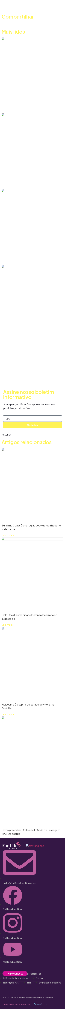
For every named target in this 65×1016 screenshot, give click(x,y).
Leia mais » (8, 535)
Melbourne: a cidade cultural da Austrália (32, 257)
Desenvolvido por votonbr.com (17, 1004)
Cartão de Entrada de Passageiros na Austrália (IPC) (27, 366)
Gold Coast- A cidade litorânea (25, 181)
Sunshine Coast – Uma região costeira (25, 105)
